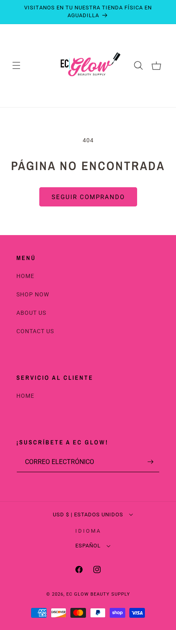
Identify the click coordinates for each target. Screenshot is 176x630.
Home (25, 276)
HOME (25, 395)
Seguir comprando (88, 197)
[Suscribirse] (150, 462)
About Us (31, 312)
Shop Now (32, 294)
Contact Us (35, 331)
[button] (16, 65)
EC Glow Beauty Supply (98, 594)
